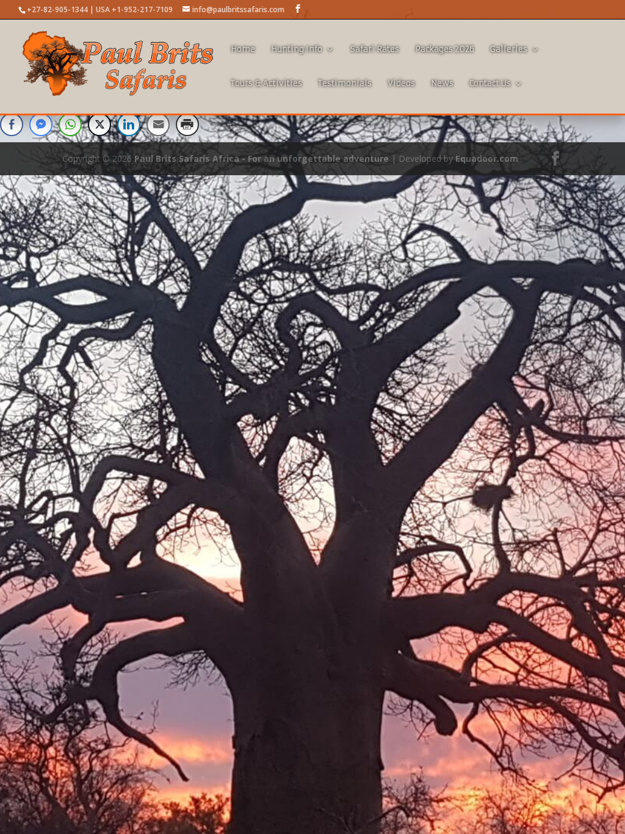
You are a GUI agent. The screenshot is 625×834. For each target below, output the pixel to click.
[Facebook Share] (11, 124)
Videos (401, 84)
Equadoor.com (486, 158)
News (442, 84)
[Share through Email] (158, 124)
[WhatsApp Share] (70, 124)
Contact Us (490, 84)
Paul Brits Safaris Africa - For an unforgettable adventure (261, 158)
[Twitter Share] (99, 124)
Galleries (508, 49)
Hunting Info (296, 49)
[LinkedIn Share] (128, 124)
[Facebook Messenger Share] (40, 124)
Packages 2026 (444, 49)
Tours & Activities (266, 84)
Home (243, 49)
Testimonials (345, 84)
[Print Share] (187, 124)
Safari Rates (374, 49)
